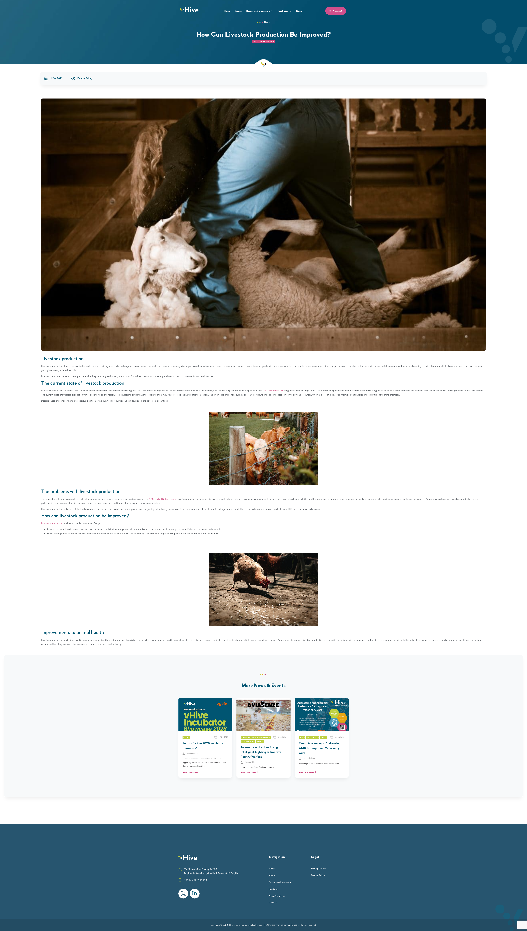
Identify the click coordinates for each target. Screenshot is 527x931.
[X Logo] (183, 893)
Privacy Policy (318, 875)
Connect (273, 903)
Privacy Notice (318, 868)
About (238, 11)
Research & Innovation (258, 11)
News (299, 11)
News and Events (277, 896)
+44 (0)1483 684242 (195, 879)
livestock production (263, 41)
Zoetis (295, 924)
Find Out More (190, 772)
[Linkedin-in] (195, 893)
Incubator (283, 11)
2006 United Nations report (162, 498)
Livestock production (51, 523)
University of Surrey (277, 924)
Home (227, 11)
